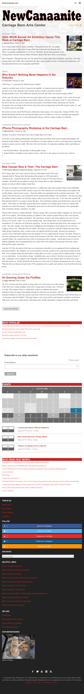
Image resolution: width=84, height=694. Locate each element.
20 (53, 410)
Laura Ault (7, 81)
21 (65, 410)
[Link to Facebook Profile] (33, 670)
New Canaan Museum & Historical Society (18, 170)
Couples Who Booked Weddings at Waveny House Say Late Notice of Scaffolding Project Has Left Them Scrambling (36, 326)
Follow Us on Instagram (44, 541)
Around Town (9, 34)
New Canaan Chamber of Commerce (19, 577)
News (4, 71)
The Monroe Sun (10, 626)
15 (76, 405)
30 (53, 395)
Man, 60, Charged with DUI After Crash (13, 332)
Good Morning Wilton (12, 622)
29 (76, 415)
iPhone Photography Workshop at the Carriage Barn (34, 128)
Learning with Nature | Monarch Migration (33, 427)
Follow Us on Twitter (44, 531)
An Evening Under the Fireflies (21, 277)
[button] (76, 3)
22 (76, 410)
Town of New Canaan (12, 565)
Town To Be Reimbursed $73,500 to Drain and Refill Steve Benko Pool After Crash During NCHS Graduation (34, 469)
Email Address (41, 363)
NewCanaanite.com (10, 3)
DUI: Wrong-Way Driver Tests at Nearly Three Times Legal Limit (21, 329)
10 (19, 405)
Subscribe (74, 25)
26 (42, 415)
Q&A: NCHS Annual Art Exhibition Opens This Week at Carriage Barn (31, 38)
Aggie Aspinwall (9, 280)
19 (42, 410)
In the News (7, 512)
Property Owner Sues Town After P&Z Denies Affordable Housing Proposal (24, 466)
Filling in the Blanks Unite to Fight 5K (32, 446)
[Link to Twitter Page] (38, 670)
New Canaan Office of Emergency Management (24, 593)
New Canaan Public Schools (15, 569)
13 (53, 405)
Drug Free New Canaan (13, 604)
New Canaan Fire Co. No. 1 (15, 585)
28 (30, 395)
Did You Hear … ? (7, 475)
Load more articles (11, 308)
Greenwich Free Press (12, 619)
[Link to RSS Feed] (51, 670)
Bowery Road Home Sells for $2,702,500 (14, 335)
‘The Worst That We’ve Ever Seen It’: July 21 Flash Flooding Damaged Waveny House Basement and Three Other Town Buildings (40, 481)
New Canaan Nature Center (15, 597)
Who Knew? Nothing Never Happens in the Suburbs (29, 76)
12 (42, 405)
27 (19, 395)
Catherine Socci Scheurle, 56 (10, 478)
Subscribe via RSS (44, 546)
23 (8, 415)
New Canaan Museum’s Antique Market (32, 436)
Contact (5, 516)
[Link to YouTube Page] (42, 670)
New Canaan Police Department (17, 581)
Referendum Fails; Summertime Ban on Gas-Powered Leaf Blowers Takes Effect (25, 462)
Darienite (6, 615)
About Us (6, 504)
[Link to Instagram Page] (47, 670)
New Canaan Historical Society (16, 600)
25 (30, 415)
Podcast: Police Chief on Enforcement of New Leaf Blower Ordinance (22, 487)
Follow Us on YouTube (44, 536)
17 (19, 410)
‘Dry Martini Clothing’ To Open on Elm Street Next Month (19, 338)
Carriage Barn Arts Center (16, 124)
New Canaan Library (11, 573)
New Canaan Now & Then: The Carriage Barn (30, 166)
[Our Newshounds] (18, 646)
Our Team (6, 508)
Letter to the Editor (7, 472)
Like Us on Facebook (44, 526)
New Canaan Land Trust (13, 589)
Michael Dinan (9, 43)
